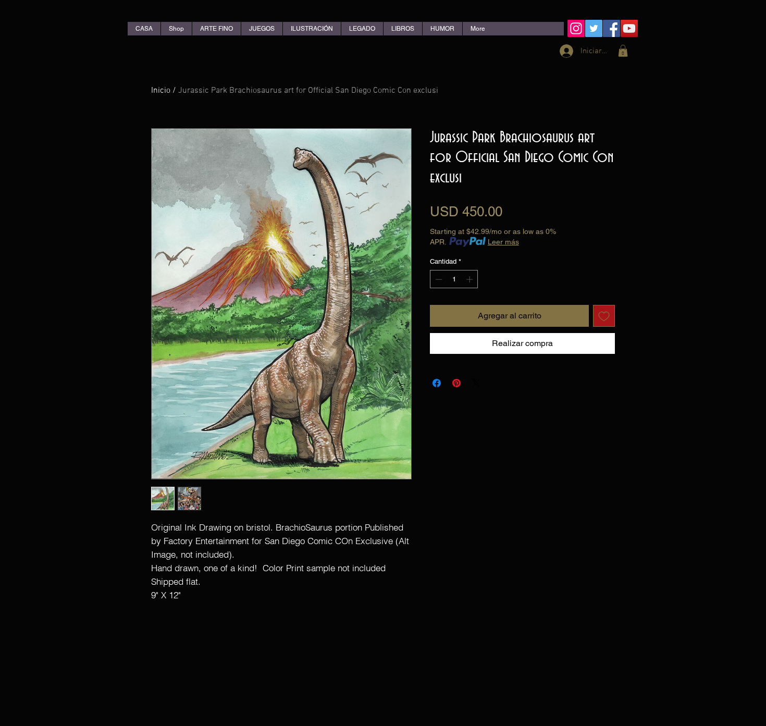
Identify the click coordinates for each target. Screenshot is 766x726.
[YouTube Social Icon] (629, 28)
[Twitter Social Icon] (593, 28)
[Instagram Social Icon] (576, 28)
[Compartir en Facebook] (436, 383)
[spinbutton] (454, 279)
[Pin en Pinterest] (456, 383)
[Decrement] (437, 279)
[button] (623, 51)
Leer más (503, 242)
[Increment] (470, 279)
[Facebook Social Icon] (611, 28)
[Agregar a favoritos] (604, 316)
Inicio (160, 90)
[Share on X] (476, 383)
